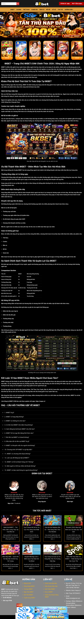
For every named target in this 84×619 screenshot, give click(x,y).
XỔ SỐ (54, 9)
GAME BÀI (34, 9)
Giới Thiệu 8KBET (50, 589)
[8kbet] (42, 3)
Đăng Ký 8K (27, 583)
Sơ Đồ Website (7, 597)
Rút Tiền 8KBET (28, 595)
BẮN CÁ (42, 9)
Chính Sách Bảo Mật (51, 583)
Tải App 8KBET (28, 589)
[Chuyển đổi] (2, 413)
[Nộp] (17, 3)
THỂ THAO (26, 9)
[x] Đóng (19, 605)
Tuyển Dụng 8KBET (29, 598)
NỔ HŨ (48, 9)
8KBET (12, 9)
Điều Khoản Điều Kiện (51, 586)
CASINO (18, 9)
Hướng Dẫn (68, 9)
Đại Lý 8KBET (49, 592)
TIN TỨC (60, 9)
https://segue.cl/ (40, 401)
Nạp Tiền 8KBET (28, 592)
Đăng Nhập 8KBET (29, 586)
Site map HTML (7, 600)
